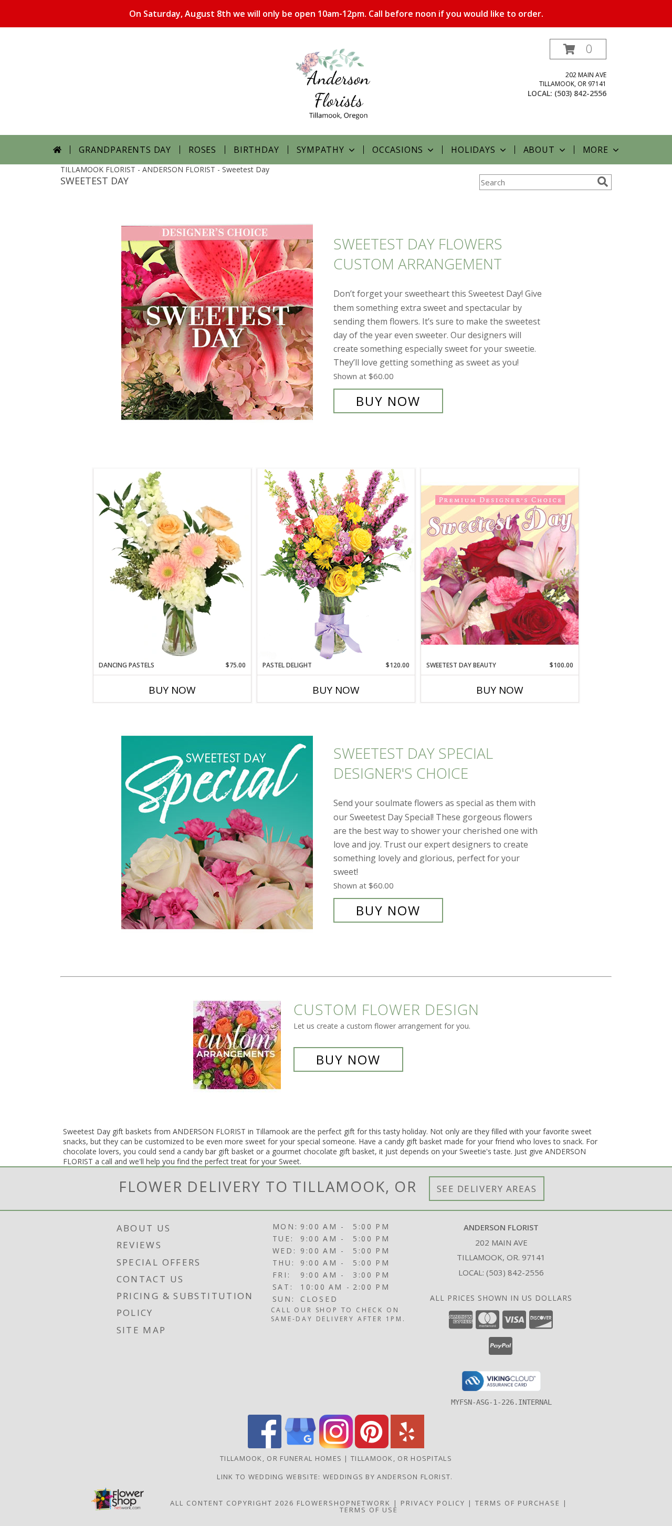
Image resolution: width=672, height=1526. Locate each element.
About (539, 149)
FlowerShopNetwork (344, 1503)
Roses (202, 149)
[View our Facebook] (264, 1445)
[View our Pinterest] (371, 1445)
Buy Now (388, 401)
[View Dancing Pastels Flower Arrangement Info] (172, 564)
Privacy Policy (433, 1503)
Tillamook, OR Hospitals (401, 1458)
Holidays (473, 149)
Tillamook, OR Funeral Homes (281, 1458)
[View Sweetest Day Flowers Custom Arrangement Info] (224, 323)
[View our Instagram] (336, 1445)
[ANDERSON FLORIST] (336, 87)
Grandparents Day (125, 149)
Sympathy (320, 149)
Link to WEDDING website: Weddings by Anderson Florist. (336, 1476)
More (595, 149)
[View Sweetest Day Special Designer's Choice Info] (224, 832)
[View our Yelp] (407, 1445)
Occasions (397, 149)
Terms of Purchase (517, 1503)
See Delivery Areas (487, 1189)
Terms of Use (369, 1509)
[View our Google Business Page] (300, 1445)
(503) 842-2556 (580, 93)
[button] (578, 49)
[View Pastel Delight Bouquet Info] (336, 564)
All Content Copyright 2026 (232, 1503)
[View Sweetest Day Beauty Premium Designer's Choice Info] (500, 564)
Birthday (256, 149)
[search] (602, 181)
